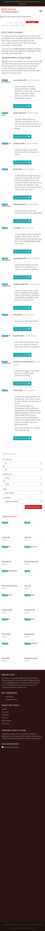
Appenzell (5, 712)
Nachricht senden (21, 106)
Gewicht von (7, 474)
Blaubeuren (6, 724)
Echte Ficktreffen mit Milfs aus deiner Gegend (27, 925)
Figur (5, 489)
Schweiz (12, 25)
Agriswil (4, 709)
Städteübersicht (11, 700)
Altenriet (5, 718)
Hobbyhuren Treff (20, 2)
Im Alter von (7, 459)
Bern (18, 25)
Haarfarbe (6, 497)
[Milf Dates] (13, 11)
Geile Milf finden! (34, 507)
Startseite (5, 25)
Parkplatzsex (8, 2)
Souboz (36, 80)
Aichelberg (5, 715)
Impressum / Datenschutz (19, 928)
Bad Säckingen (6, 721)
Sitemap (31, 928)
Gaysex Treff (32, 2)
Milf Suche (9, 697)
